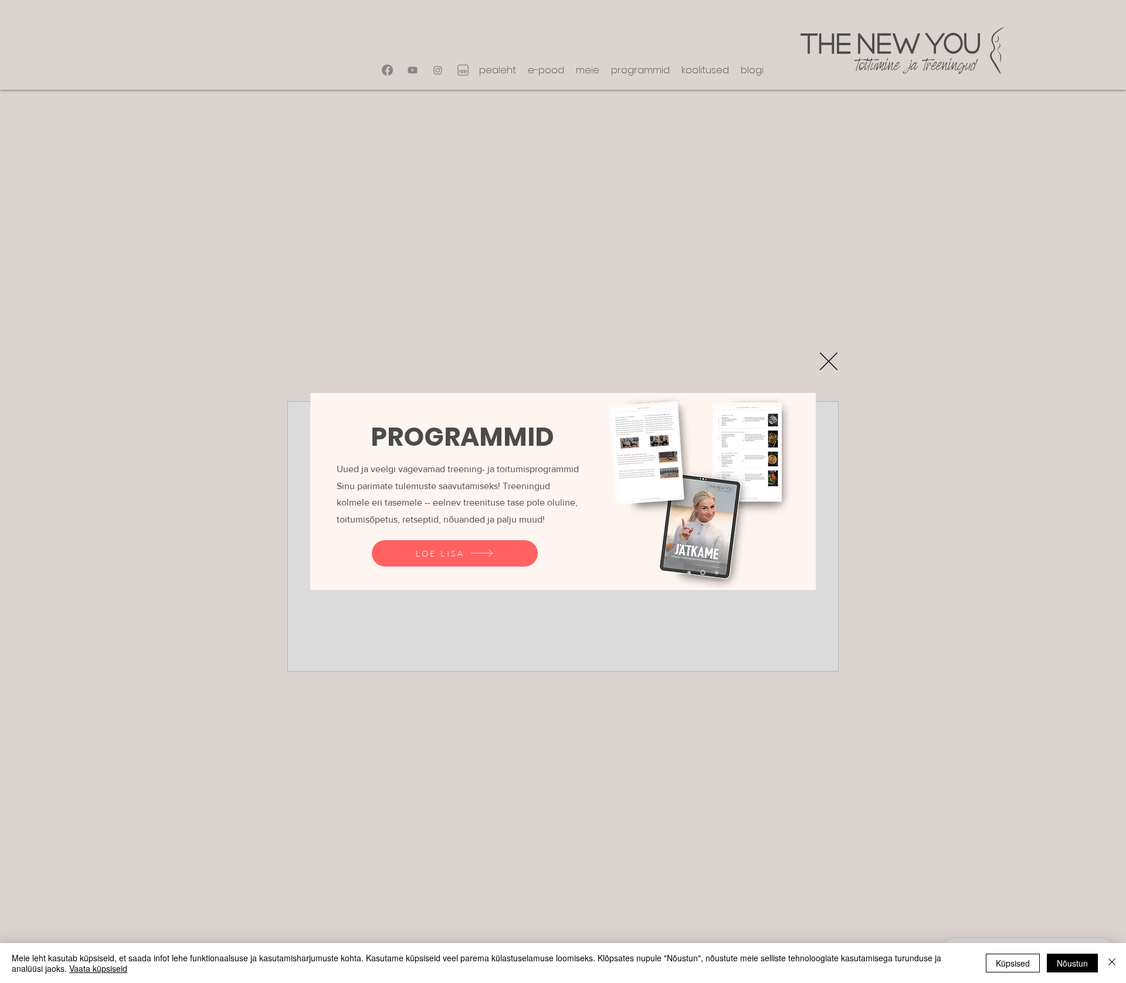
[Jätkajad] (703, 572)
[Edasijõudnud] (716, 572)
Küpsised (1013, 963)
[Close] (1112, 963)
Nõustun (1072, 963)
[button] (828, 361)
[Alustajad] (689, 572)
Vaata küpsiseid (98, 968)
